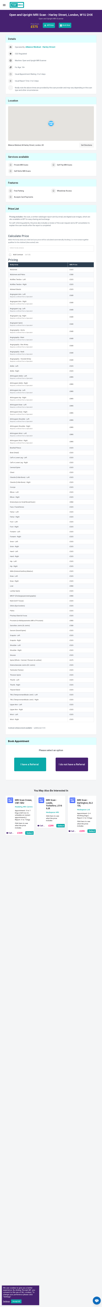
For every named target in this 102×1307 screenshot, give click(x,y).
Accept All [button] (16, 1301)
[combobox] (51, 248)
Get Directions (86, 145)
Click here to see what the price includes (21, 825)
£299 (50, 825)
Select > (30, 833)
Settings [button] (6, 1301)
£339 (19, 833)
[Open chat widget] (97, 1301)
